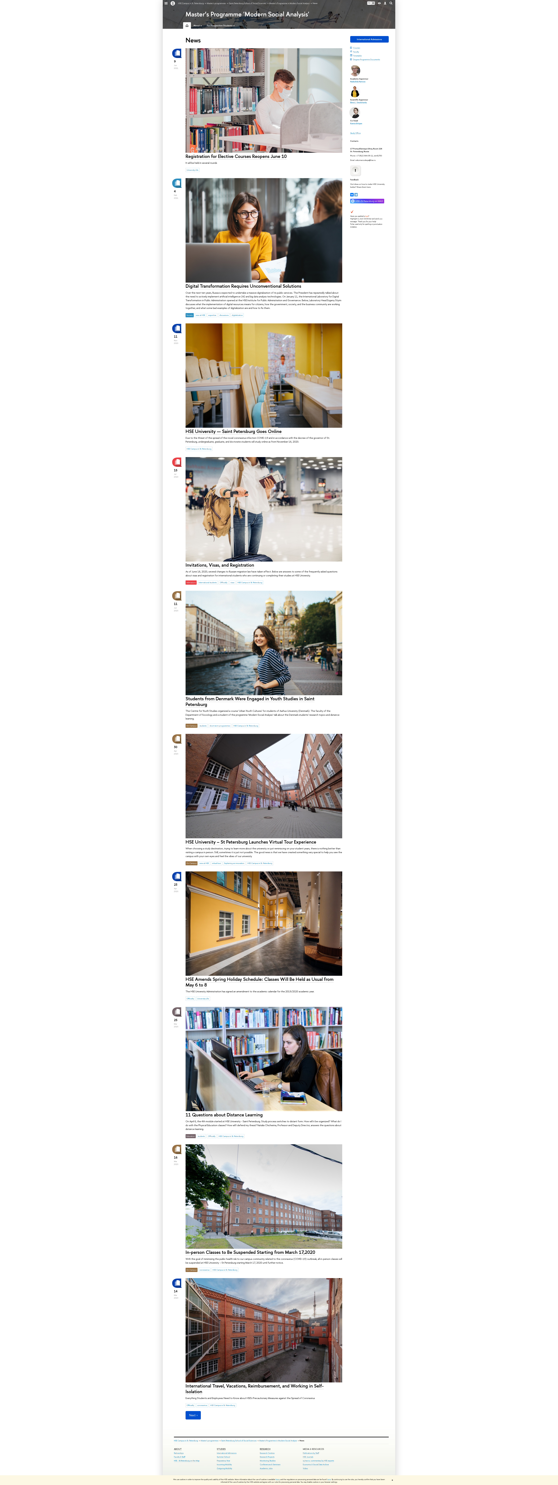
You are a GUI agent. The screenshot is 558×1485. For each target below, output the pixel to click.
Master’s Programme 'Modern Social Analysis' (247, 14)
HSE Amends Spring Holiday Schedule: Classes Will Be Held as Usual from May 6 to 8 (259, 982)
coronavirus (204, 1270)
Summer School (223, 1457)
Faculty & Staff (179, 1457)
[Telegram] (356, 194)
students (203, 725)
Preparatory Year (223, 1460)
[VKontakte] (352, 194)
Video (305, 1468)
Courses (356, 47)
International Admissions (369, 39)
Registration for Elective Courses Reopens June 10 (236, 156)
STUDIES (221, 1449)
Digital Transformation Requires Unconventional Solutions (243, 286)
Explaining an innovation (234, 863)
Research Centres (267, 1453)
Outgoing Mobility (224, 1468)
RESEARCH (265, 1449)
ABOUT (178, 1449)
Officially (223, 582)
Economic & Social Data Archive (316, 1464)
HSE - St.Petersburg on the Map (187, 1460)
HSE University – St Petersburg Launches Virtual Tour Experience (251, 842)
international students (208, 582)
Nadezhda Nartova (357, 81)
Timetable (357, 55)
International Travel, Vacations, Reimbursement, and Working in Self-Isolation (255, 1389)
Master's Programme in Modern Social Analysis (278, 1440)
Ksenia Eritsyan (356, 123)
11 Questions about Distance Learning (224, 1114)
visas (232, 582)
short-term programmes (220, 725)
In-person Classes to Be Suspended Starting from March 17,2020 (250, 1252)
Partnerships (179, 1453)
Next (192, 1415)
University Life (192, 170)
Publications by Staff (311, 1453)
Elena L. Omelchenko (358, 102)
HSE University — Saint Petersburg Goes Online (234, 431)
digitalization (237, 315)
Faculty (356, 51)
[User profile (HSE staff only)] (385, 3)
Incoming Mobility (224, 1464)
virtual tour (216, 863)
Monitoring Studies (268, 1460)
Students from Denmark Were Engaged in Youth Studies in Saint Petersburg (250, 701)
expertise (212, 315)
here (278, 1479)
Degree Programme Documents (366, 59)
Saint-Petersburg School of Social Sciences (238, 1440)
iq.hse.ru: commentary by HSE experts (318, 1460)
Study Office (355, 133)
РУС (369, 3)
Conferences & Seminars (270, 1464)
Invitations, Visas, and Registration (220, 565)
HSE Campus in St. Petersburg (199, 448)
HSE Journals (308, 1457)
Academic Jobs (266, 1468)
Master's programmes (209, 1440)
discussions (224, 315)
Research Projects (267, 1457)
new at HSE (200, 315)
